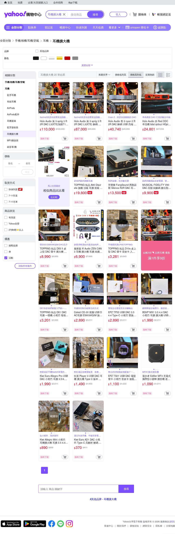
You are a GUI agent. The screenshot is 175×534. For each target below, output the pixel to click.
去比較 (54, 197)
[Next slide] (67, 97)
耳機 (7, 88)
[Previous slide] (40, 97)
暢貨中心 (65, 27)
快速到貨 (81, 27)
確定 (27, 171)
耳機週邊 (11, 120)
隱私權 (159, 525)
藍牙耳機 (11, 95)
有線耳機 (11, 101)
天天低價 (98, 27)
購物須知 (134, 525)
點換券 (32, 27)
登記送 (49, 27)
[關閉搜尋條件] (64, 14)
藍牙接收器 (12, 127)
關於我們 (121, 525)
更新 (172, 521)
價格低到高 (120, 74)
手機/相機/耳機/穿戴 (15, 82)
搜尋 (126, 489)
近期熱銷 (149, 74)
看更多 (113, 27)
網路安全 (147, 525)
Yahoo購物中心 (22, 14)
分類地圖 (170, 525)
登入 (118, 14)
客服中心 (108, 525)
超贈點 (162, 27)
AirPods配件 (13, 114)
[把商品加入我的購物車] (65, 138)
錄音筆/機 (12, 146)
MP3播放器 (12, 140)
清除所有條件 (25, 265)
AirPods (11, 108)
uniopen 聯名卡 (139, 27)
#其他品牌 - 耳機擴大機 (103, 499)
